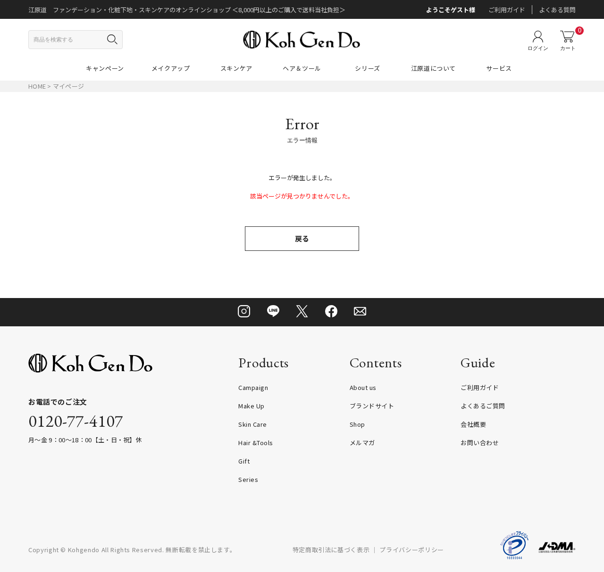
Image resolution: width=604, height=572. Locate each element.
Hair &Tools (255, 442)
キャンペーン (105, 68)
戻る (302, 238)
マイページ (68, 86)
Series (248, 479)
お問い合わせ (480, 442)
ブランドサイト (372, 405)
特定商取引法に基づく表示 (331, 549)
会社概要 (473, 424)
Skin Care (252, 424)
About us (363, 387)
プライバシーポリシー (411, 549)
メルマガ (362, 442)
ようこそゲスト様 (450, 9)
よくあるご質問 (483, 405)
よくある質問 (557, 9)
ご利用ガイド (506, 9)
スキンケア (236, 68)
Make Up (251, 405)
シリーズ (367, 68)
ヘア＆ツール (302, 68)
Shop (357, 424)
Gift (244, 460)
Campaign (253, 387)
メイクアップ (170, 68)
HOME (37, 86)
